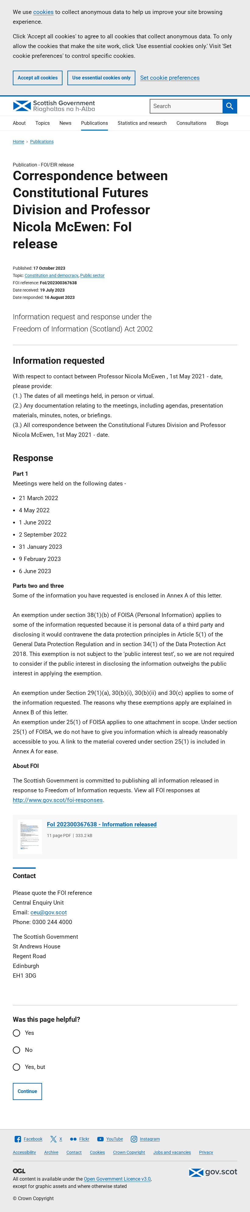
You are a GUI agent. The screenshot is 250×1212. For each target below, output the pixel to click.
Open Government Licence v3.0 (117, 1179)
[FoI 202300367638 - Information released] (30, 837)
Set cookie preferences (170, 77)
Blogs (222, 123)
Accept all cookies (38, 78)
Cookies (97, 1152)
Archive (51, 1152)
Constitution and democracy (51, 275)
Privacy (206, 1152)
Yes (29, 1032)
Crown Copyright (129, 1152)
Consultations (191, 123)
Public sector (92, 275)
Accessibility (24, 1152)
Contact (74, 1152)
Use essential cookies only (101, 78)
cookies (43, 12)
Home (18, 141)
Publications (94, 123)
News (65, 123)
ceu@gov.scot (48, 912)
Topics (42, 123)
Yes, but (35, 1066)
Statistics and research (142, 123)
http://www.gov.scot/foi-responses (58, 800)
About (19, 123)
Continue (27, 1091)
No (29, 1049)
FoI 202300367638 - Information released (102, 824)
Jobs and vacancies (172, 1152)
